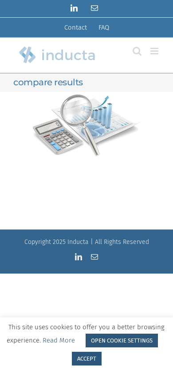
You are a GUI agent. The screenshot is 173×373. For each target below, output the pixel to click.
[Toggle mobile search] (137, 51)
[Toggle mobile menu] (155, 51)
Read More (59, 340)
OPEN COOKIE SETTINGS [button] (122, 340)
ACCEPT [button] (86, 358)
